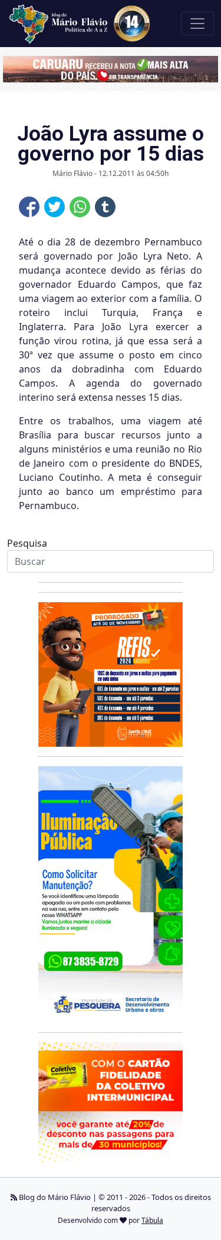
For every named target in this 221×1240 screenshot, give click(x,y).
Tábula (152, 1220)
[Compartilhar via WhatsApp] (80, 207)
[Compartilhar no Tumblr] (105, 207)
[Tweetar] (54, 207)
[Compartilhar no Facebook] (29, 207)
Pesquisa (27, 543)
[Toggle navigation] (197, 23)
